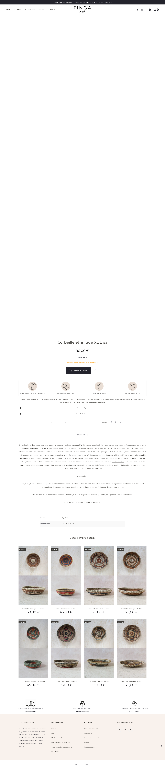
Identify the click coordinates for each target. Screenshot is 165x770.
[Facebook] (119, 729)
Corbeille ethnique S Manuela (33, 682)
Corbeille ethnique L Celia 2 (131, 609)
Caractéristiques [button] (82, 408)
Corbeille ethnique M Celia (99, 682)
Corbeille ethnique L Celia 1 (131, 682)
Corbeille (60, 423)
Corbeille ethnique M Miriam (33, 609)
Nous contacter (89, 747)
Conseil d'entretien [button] (82, 414)
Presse (42, 10)
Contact (51, 10)
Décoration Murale (70, 423)
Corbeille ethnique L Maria (99, 609)
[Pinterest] (130, 729)
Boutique (17, 10)
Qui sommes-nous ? (91, 729)
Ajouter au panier (80, 370)
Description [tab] (82, 435)
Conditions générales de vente (61, 747)
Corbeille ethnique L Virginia (66, 682)
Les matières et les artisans (93, 738)
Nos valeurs (88, 733)
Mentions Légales (57, 738)
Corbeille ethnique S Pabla (66, 609)
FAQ (52, 733)
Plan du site (55, 751)
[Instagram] (125, 729)
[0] (147, 10)
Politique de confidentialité (60, 742)
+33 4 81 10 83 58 (143, 708)
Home (8, 10)
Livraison (54, 729)
